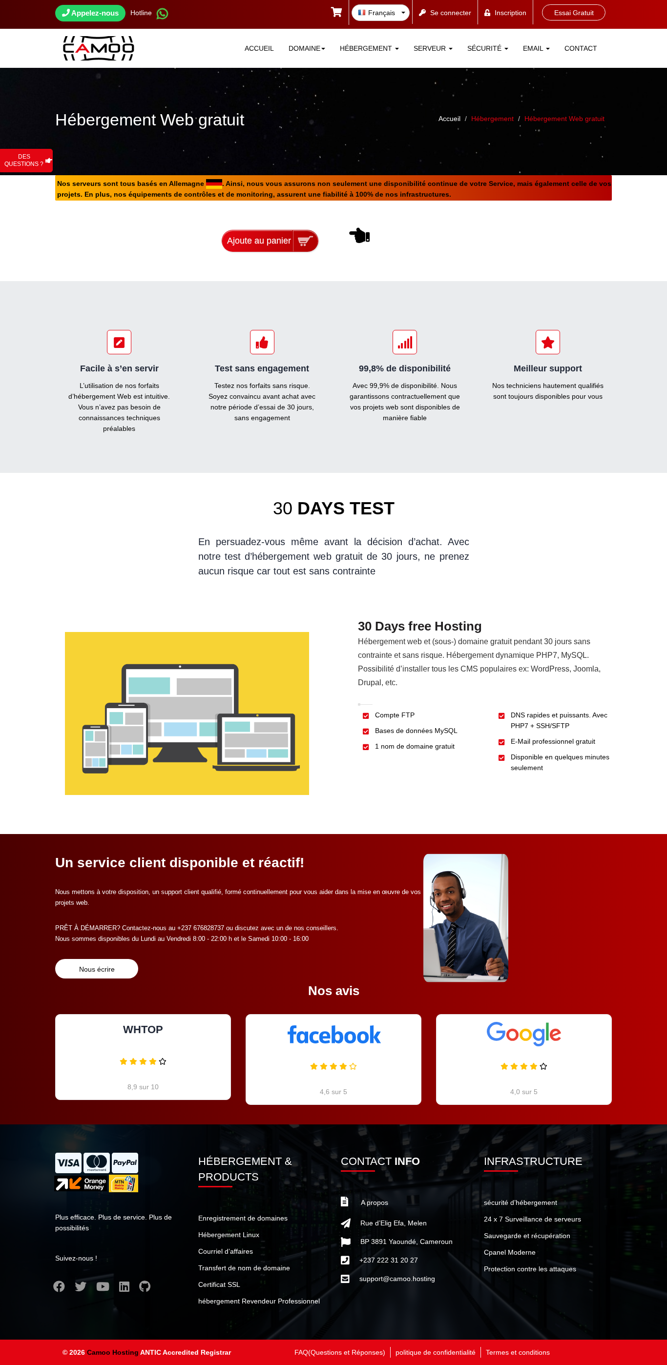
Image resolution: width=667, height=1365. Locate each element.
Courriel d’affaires (225, 1251)
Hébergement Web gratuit (564, 118)
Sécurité (485, 48)
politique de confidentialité (436, 1352)
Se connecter (450, 13)
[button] (336, 13)
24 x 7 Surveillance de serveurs (532, 1219)
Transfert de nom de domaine (244, 1268)
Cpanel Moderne (510, 1252)
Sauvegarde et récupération (527, 1236)
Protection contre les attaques (530, 1269)
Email (534, 48)
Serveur (431, 48)
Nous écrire (97, 969)
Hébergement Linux (228, 1235)
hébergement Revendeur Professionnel (259, 1301)
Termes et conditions (518, 1352)
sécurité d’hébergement (520, 1202)
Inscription (510, 13)
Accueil (259, 48)
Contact (580, 48)
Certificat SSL (219, 1284)
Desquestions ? (23, 160)
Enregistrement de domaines (243, 1218)
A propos (374, 1202)
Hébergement (367, 48)
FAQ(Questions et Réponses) (339, 1352)
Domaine (304, 48)
